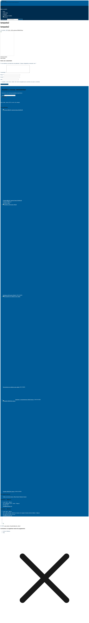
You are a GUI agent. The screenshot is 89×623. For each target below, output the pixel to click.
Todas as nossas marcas (8, 497)
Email (1, 77)
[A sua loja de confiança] (3, 1)
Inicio (4, 11)
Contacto (5, 14)
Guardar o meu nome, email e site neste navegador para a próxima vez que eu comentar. (21, 82)
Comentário (3, 72)
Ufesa (15, 497)
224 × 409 (10, 30)
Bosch (17, 497)
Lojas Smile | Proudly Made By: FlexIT (12, 526)
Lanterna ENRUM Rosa (18, 30)
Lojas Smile (5, 13)
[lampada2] (7, 55)
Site (1, 79)
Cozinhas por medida (7, 15)
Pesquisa (20, 19)
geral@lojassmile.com (7, 506)
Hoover (24, 497)
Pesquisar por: (3, 19)
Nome (2, 74)
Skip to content (3, 9)
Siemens (21, 497)
